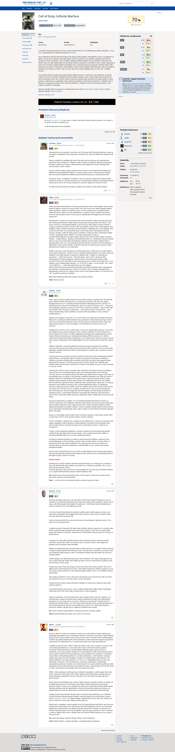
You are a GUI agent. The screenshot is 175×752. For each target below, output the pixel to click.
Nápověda (134, 738)
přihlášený (141, 84)
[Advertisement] (165, 43)
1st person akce (48, 37)
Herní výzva (54, 8)
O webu (119, 736)
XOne (50, 25)
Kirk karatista (80, 660)
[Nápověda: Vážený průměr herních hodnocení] (151, 36)
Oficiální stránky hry (45, 95)
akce (39, 37)
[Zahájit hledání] (152, 3)
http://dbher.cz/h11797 (138, 166)
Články (119, 738)
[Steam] (22, 736)
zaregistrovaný (131, 84)
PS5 (66, 25)
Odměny (133, 740)
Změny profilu (27, 62)
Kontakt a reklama (148, 740)
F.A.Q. (132, 736)
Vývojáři (29, 8)
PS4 (45, 25)
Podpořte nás (146, 736)
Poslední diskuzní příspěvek (53, 109)
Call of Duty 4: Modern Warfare (94, 89)
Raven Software (57, 91)
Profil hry (25, 35)
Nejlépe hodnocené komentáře (55, 137)
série (83, 51)
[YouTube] (34, 736)
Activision (72, 53)
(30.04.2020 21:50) (54, 120)
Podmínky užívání (147, 738)
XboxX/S (72, 25)
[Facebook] (26, 736)
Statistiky (25, 59)
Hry (23, 8)
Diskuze (45, 8)
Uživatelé (37, 8)
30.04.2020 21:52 (50, 117)
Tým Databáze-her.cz (38, 745)
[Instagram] (30, 736)
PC (41, 25)
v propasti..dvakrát (60, 698)
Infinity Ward (43, 21)
